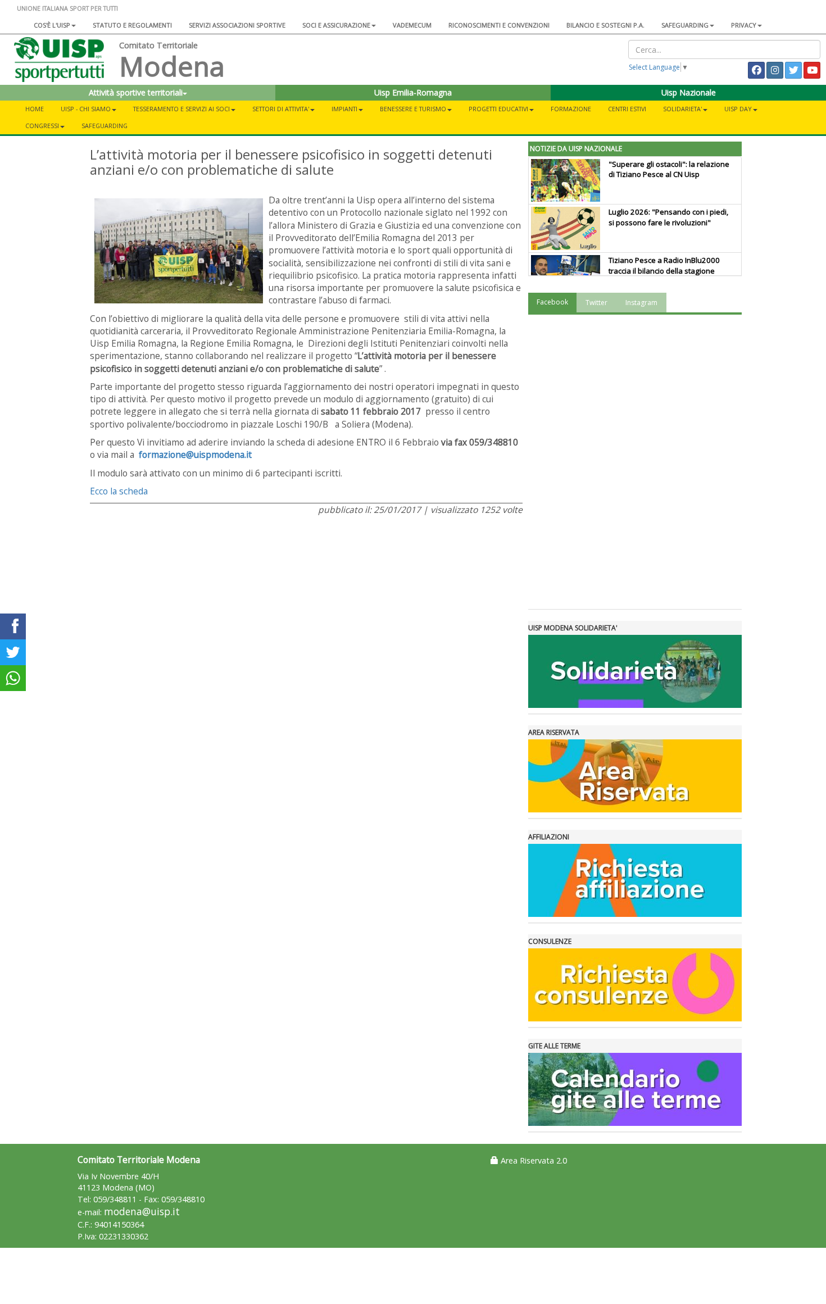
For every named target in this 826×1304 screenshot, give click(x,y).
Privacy (743, 25)
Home (34, 108)
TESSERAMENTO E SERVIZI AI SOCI (181, 108)
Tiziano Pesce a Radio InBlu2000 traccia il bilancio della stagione (664, 265)
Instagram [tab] (641, 302)
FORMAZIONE (571, 108)
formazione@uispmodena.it (195, 454)
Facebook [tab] (552, 302)
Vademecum (412, 25)
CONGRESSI (42, 125)
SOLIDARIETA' (682, 108)
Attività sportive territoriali (136, 92)
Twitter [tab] (596, 302)
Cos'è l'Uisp (52, 25)
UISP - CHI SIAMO (86, 108)
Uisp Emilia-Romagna (413, 92)
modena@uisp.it (142, 1211)
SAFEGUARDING (685, 25)
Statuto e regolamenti (132, 25)
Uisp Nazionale (688, 92)
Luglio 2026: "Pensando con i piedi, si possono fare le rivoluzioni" (668, 217)
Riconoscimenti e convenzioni (499, 25)
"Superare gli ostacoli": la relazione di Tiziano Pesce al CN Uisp (669, 169)
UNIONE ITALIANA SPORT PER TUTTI (67, 8)
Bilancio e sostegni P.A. (605, 25)
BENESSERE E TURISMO (413, 108)
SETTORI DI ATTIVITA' (280, 108)
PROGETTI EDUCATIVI (498, 108)
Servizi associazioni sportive (237, 25)
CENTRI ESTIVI (627, 108)
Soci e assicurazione (336, 25)
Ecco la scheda (119, 491)
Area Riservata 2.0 (532, 1160)
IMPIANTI (344, 108)
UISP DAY (738, 108)
